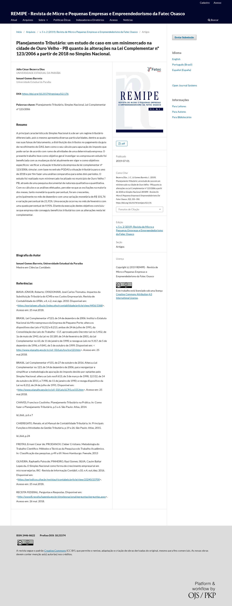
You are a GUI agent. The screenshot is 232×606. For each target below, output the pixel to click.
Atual (14, 19)
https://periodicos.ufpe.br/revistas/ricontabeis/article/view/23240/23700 (59, 479)
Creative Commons (55, 550)
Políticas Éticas (62, 19)
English (176, 59)
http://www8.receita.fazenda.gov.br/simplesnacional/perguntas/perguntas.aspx (62, 496)
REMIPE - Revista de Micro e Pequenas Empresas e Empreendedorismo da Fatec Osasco (98, 13)
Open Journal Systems (184, 85)
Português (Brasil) (182, 64)
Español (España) (181, 69)
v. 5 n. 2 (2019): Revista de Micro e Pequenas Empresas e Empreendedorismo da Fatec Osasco (89, 31)
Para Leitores (179, 106)
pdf (123, 143)
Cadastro (205, 2)
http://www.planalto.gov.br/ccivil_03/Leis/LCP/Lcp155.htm (51, 389)
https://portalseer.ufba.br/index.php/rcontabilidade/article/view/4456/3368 (60, 305)
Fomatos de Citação (129, 209)
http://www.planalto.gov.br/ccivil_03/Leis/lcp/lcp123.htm (48, 349)
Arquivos (28, 19)
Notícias (128, 19)
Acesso (114, 19)
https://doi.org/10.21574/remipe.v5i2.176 (45, 93)
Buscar (214, 19)
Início (19, 31)
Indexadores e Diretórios (90, 19)
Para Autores (179, 111)
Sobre (42, 19)
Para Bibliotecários (182, 117)
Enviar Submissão (184, 37)
